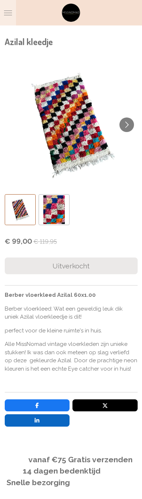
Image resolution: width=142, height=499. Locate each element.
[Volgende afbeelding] (126, 124)
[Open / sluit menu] (8, 12)
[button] (20, 209)
